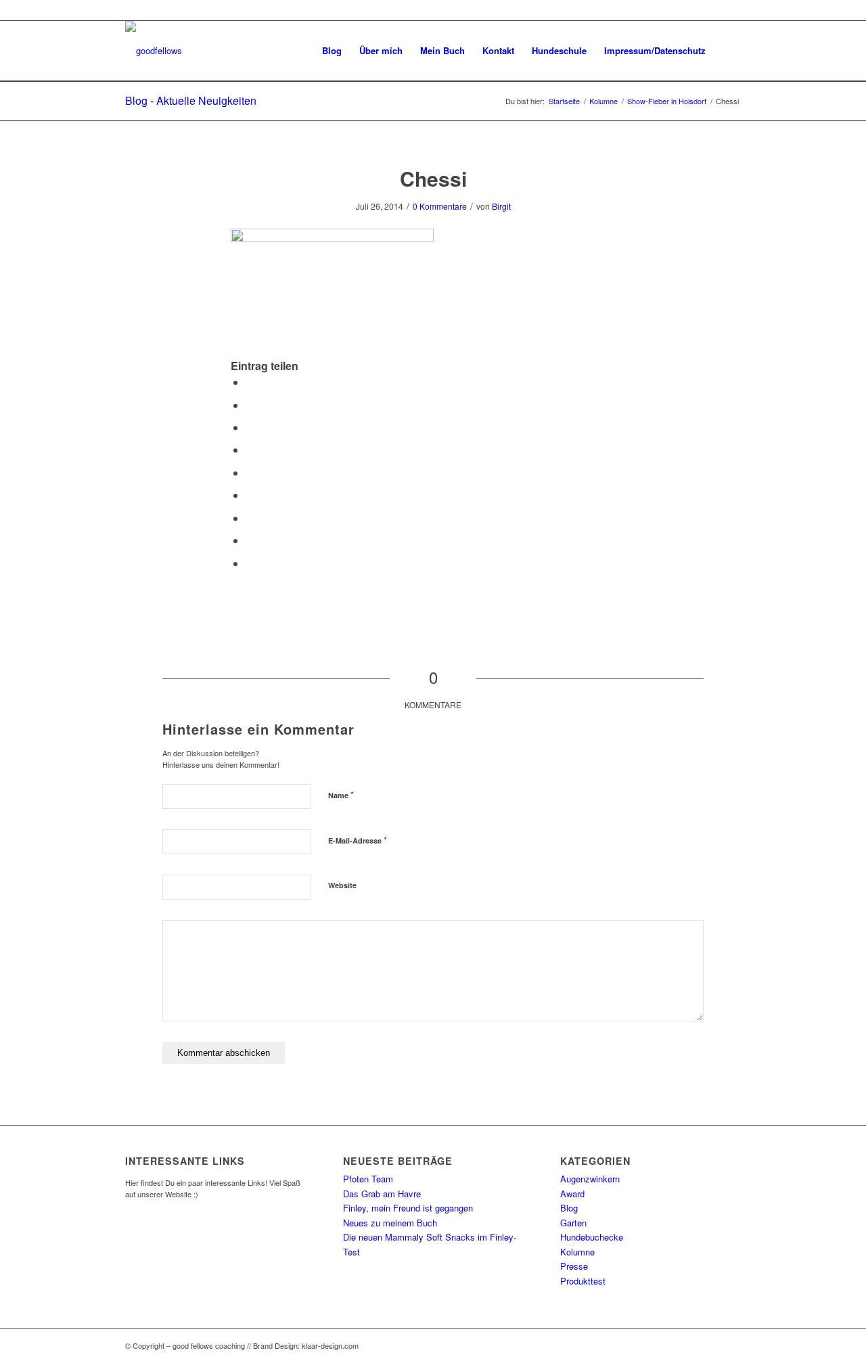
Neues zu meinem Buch (390, 1222)
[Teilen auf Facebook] (250, 382)
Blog (569, 1207)
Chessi (433, 178)
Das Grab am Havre (382, 1193)
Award (572, 1193)
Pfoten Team (368, 1178)
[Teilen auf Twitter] (250, 405)
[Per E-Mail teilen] (250, 563)
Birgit (501, 206)
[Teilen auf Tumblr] (250, 495)
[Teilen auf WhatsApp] (250, 427)
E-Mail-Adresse (357, 839)
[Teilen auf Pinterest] (250, 449)
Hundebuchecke (591, 1236)
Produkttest (583, 1280)
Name (341, 794)
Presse (574, 1266)
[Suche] (727, 50)
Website (342, 885)
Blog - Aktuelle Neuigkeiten (190, 100)
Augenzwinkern (590, 1178)
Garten (573, 1222)
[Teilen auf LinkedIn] (250, 472)
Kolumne (577, 1251)
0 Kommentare (440, 206)
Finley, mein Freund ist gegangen (408, 1207)
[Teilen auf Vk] (250, 518)
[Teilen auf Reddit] (250, 540)
